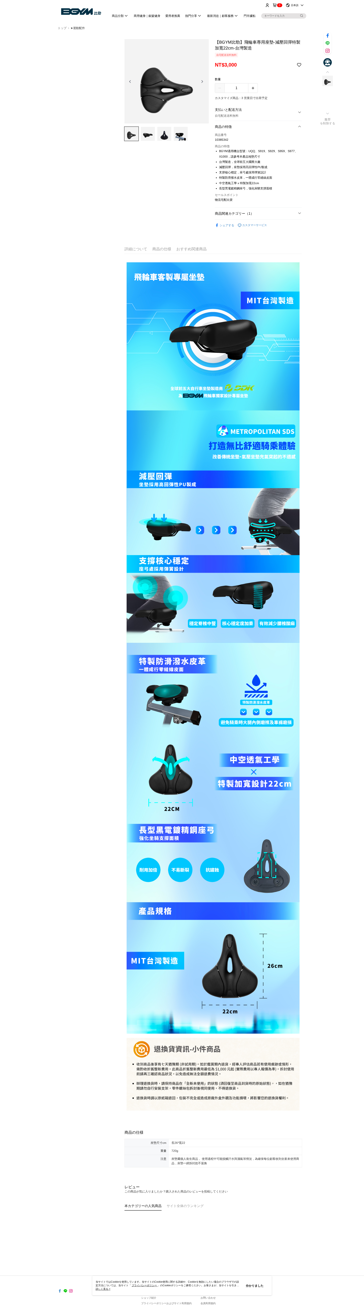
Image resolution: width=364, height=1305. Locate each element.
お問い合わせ (208, 1297)
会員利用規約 (208, 1303)
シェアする (226, 225)
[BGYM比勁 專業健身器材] (81, 11)
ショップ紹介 (148, 1297)
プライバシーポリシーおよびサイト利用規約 (166, 1303)
